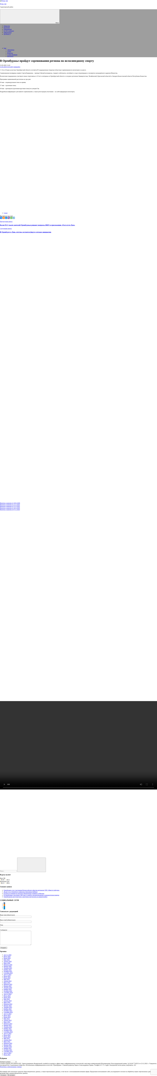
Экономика (10, 50)
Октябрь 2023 (8, 1010)
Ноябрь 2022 (7, 1028)
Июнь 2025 (7, 978)
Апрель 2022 (8, 1040)
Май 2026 (7, 960)
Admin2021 (16, 67)
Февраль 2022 (8, 1043)
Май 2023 (7, 1019)
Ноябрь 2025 (7, 969)
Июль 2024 (7, 996)
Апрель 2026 (8, 961)
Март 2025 (7, 982)
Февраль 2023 (8, 1023)
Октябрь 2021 (8, 1050)
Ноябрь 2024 (7, 989)
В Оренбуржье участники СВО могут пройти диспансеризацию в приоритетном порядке (31, 895)
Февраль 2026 (8, 964)
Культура (10, 53)
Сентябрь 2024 (8, 992)
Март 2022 (7, 1041)
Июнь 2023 (7, 1017)
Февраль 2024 (8, 1004)
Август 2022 (7, 1033)
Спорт (9, 51)
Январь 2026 (7, 966)
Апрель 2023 (8, 1020)
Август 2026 (7, 955)
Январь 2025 (7, 986)
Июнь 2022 (7, 1037)
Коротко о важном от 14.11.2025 (10, 508)
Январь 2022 (7, 1045)
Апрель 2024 (8, 1001)
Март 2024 (7, 1002)
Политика (7, 27)
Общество (7, 26)
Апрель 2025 (8, 981)
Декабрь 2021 (8, 1046)
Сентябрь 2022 (8, 1032)
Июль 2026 (7, 956)
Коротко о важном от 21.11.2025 (10, 504)
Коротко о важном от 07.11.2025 (10, 509)
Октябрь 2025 (8, 971)
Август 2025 (7, 974)
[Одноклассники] (4, 218)
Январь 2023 (7, 1025)
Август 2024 (7, 994)
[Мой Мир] (6, 218)
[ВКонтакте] (1, 218)
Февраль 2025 (8, 984)
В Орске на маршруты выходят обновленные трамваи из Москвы (24, 893)
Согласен (3, 1075)
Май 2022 (7, 1038)
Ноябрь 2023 (7, 1009)
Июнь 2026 (7, 958)
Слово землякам (12, 54)
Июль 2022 (7, 1035)
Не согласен (11, 1075)
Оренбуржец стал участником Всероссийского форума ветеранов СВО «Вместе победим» (32, 890)
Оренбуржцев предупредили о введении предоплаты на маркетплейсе (25, 897)
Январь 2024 (7, 1005)
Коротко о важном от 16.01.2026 (10, 503)
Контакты (10, 56)
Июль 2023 (7, 1015)
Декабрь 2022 (8, 1027)
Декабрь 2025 (8, 968)
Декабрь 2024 (8, 987)
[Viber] (9, 218)
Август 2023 (7, 1014)
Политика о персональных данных (11, 1067)
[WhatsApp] (11, 218)
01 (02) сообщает (9, 31)
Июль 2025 (7, 976)
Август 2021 (7, 1053)
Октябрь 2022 (8, 1030)
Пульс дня (3, 4)
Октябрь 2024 (8, 991)
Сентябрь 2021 (8, 1051)
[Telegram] (14, 218)
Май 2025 (7, 979)
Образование (8, 29)
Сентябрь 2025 (8, 973)
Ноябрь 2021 (7, 1048)
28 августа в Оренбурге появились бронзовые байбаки (21, 892)
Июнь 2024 (7, 997)
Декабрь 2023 (8, 1007)
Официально (8, 32)
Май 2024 (7, 999)
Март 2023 (7, 1022)
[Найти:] (8, 871)
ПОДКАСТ (7, 34)
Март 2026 (7, 963)
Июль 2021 (7, 1055)
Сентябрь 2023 (8, 1012)
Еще (5, 48)
